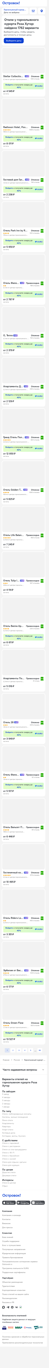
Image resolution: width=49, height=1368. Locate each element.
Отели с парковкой (10, 1143)
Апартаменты (8, 1123)
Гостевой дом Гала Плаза (13, 179)
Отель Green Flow (13, 1022)
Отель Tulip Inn (11, 580)
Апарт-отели (7, 1129)
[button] (15, 11)
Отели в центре (9, 1183)
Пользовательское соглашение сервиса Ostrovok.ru (19, 1262)
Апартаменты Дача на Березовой (13, 386)
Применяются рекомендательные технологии (22, 1342)
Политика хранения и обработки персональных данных (23, 1338)
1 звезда (5, 1107)
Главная (6, 1060)
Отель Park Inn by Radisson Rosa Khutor (15, 230)
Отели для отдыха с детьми (14, 1162)
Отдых (5, 1186)
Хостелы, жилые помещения (15, 1117)
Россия (17, 1060)
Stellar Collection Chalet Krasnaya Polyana (13, 76)
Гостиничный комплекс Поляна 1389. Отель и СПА (13, 872)
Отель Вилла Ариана (13, 626)
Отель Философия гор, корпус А (11, 283)
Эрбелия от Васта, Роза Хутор (13, 970)
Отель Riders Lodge (13, 918)
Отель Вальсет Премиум (13, 827)
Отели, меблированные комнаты (16, 1114)
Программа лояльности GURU (15, 1268)
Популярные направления (13, 1249)
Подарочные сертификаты (13, 1272)
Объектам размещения (12, 1282)
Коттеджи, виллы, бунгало (14, 1136)
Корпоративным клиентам (13, 1290)
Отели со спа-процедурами (14, 1149)
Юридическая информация (14, 1253)
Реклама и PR (8, 1302)
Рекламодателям (9, 1298)
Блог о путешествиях (11, 1245)
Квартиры (6, 1126)
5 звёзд (5, 1094)
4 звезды (6, 1097)
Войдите (19, 86)
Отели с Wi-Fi (8, 1152)
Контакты (6, 1219)
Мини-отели (7, 1120)
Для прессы (7, 1227)
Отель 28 (8, 722)
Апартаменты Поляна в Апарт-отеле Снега (13, 678)
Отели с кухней (9, 1159)
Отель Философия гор (11, 774)
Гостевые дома (8, 1133)
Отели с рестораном (11, 1146)
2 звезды (6, 1103)
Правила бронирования (12, 1257)
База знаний (7, 1237)
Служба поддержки (10, 1241)
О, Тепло (8, 335)
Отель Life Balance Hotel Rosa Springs (13, 535)
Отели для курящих (10, 1165)
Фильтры (33, 11)
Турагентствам (8, 1286)
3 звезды (6, 1100)
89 (40, 1050)
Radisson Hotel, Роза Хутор (15, 127)
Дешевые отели (9, 1175)
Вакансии (6, 1223)
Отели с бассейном (10, 1155)
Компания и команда (11, 1215)
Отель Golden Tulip (13, 489)
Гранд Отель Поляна (13, 437)
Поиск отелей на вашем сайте (15, 1294)
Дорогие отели (9, 1172)
